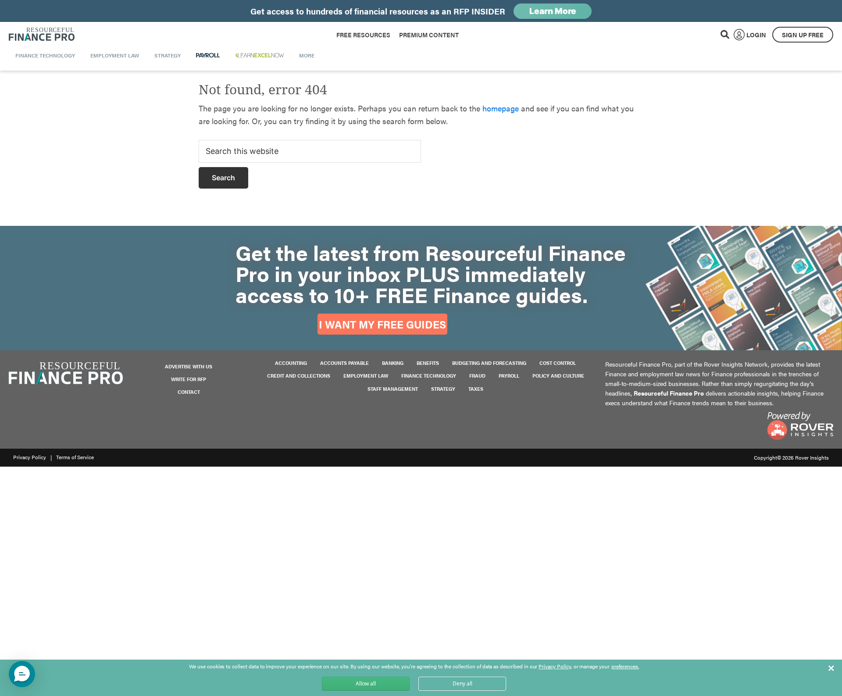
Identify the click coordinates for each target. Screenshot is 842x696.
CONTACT (189, 392)
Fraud (477, 375)
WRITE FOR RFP (188, 379)
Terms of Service (75, 457)
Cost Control (557, 363)
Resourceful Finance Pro (42, 34)
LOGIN (756, 34)
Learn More (552, 11)
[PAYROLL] (208, 55)
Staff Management (392, 388)
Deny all (462, 683)
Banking (392, 363)
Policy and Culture (558, 375)
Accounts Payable (344, 363)
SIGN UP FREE (803, 34)
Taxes (475, 388)
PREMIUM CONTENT (429, 34)
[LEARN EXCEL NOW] (259, 55)
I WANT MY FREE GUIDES (382, 324)
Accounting (291, 363)
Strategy (443, 388)
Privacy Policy (29, 457)
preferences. (625, 666)
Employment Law (365, 375)
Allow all (366, 683)
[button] (22, 674)
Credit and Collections (298, 375)
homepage (500, 108)
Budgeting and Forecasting (489, 363)
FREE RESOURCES (363, 34)
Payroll (509, 375)
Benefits (428, 363)
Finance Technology (428, 375)
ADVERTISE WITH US (188, 366)
